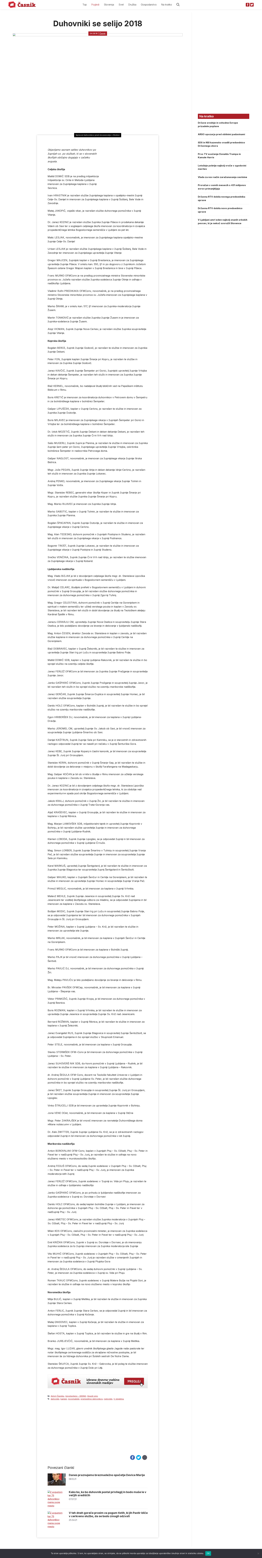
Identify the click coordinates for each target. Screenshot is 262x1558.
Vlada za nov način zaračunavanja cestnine (222, 177)
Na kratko (166, 4)
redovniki (108, 1399)
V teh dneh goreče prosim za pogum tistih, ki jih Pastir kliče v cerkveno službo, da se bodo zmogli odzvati (108, 1514)
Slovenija (109, 4)
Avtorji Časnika (57, 1396)
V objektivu (119, 1399)
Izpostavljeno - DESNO (75, 1396)
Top (84, 4)
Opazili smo (92, 1396)
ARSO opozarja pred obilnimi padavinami (221, 134)
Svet (121, 4)
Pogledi (95, 4)
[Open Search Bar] (178, 4)
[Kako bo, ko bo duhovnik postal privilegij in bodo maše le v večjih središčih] (57, 1505)
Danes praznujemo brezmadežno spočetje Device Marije (107, 1475)
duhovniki (55, 1399)
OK (208, 1553)
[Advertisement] (98, 1430)
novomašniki (73, 1399)
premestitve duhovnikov (92, 1399)
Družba (132, 4)
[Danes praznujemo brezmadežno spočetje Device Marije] (57, 1484)
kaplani (63, 1399)
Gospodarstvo (149, 4)
